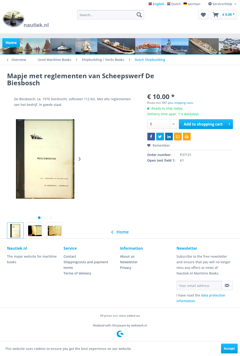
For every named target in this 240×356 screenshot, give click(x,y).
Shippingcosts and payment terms (86, 265)
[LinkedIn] (169, 136)
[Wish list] (203, 14)
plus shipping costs (180, 103)
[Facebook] (151, 136)
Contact (70, 256)
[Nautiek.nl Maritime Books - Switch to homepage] (25, 20)
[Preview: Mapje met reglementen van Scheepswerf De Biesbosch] (15, 230)
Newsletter (129, 262)
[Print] (187, 136)
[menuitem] (110, 14)
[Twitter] (160, 136)
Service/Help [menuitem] (222, 4)
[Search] (139, 14)
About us (127, 256)
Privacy (125, 267)
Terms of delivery (77, 273)
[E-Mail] (178, 136)
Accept (229, 348)
